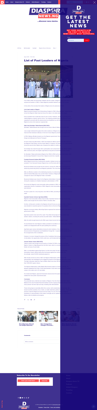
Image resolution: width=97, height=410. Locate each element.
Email (69, 37)
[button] (94, 2)
